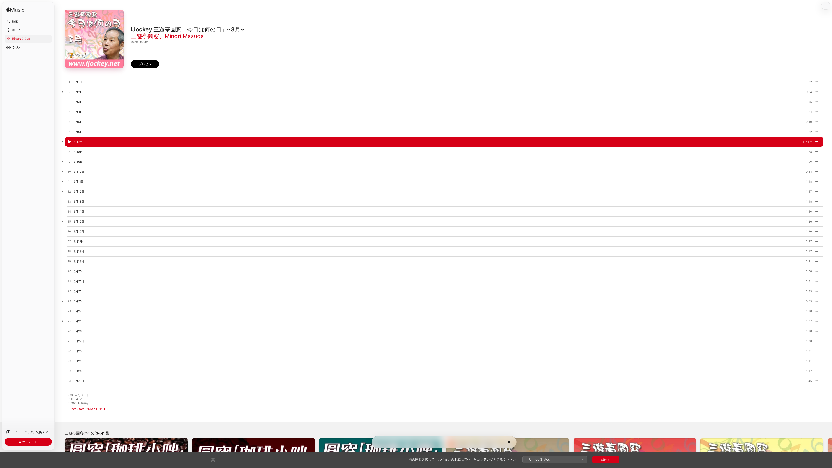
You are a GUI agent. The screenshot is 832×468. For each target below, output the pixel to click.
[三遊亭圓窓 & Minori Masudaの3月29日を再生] (69, 361)
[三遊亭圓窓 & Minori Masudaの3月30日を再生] (69, 371)
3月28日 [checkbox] (79, 351)
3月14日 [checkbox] (79, 211)
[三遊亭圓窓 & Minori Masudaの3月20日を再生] (69, 271)
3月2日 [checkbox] (78, 92)
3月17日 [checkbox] (79, 241)
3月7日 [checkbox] (78, 141)
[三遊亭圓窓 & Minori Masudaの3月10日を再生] (69, 172)
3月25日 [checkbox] (79, 321)
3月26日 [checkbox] (79, 331)
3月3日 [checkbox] (78, 102)
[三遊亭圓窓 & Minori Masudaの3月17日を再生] (69, 242)
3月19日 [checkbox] (79, 261)
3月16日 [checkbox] (79, 231)
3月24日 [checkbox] (79, 311)
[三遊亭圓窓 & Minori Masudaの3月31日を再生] (69, 381)
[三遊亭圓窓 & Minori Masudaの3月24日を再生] (69, 311)
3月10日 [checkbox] (79, 171)
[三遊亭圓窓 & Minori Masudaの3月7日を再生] (69, 142)
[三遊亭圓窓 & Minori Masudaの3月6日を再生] (69, 132)
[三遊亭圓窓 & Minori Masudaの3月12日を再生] (69, 192)
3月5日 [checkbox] (78, 122)
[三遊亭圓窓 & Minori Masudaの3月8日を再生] (69, 152)
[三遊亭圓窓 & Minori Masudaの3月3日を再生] (69, 102)
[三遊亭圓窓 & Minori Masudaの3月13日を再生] (69, 202)
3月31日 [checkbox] (79, 381)
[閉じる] (213, 460)
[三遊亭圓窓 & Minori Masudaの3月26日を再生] (69, 331)
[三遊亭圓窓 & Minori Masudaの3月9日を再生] (69, 162)
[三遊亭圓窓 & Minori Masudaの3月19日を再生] (69, 261)
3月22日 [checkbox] (79, 291)
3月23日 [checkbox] (79, 301)
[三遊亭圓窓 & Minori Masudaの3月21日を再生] (69, 281)
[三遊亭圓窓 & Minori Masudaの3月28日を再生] (69, 351)
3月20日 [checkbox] (79, 271)
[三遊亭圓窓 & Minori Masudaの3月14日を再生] (69, 212)
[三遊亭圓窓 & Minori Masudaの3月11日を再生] (69, 182)
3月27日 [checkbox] (79, 341)
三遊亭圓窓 (145, 36)
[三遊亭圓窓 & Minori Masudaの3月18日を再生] (69, 252)
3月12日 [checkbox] (79, 191)
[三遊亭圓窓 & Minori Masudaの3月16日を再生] (69, 232)
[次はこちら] (503, 442)
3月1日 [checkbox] (78, 82)
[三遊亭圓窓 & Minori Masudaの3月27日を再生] (69, 341)
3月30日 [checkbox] (79, 371)
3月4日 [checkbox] (78, 112)
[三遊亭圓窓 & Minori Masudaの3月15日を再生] (69, 222)
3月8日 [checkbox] (78, 151)
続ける (605, 459)
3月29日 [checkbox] (79, 361)
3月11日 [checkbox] (79, 181)
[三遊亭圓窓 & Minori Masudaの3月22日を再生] (69, 291)
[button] (28, 21)
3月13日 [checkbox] (79, 201)
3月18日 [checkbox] (79, 251)
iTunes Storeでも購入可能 (85, 409)
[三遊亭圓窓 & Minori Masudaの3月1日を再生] (69, 82)
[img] (15, 9)
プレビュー (806, 82)
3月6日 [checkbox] (78, 131)
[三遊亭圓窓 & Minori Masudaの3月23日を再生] (69, 301)
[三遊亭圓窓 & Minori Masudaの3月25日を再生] (69, 321)
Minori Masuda (184, 36)
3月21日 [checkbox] (79, 281)
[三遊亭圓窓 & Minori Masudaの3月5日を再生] (69, 122)
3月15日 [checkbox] (79, 221)
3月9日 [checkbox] (78, 161)
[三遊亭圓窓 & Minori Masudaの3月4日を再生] (69, 112)
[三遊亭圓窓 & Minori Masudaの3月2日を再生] (69, 92)
